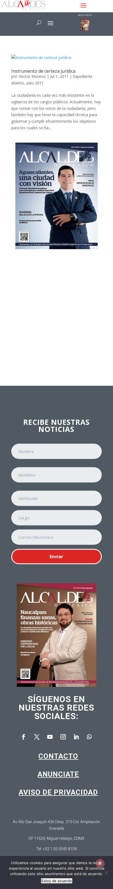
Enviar (56, 557)
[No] (106, 872)
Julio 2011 (35, 83)
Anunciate (58, 774)
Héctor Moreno (32, 76)
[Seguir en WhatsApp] (89, 736)
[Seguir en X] (36, 736)
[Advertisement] (56, 313)
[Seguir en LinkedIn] (76, 736)
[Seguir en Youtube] (49, 736)
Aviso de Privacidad (58, 792)
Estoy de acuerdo (56, 881)
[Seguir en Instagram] (63, 736)
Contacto (58, 756)
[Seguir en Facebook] (23, 736)
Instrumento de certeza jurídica (43, 71)
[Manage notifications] (100, 863)
